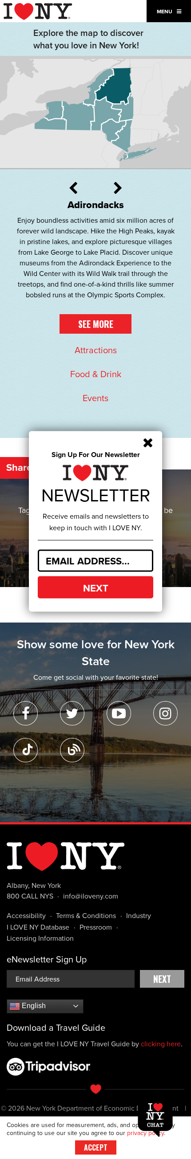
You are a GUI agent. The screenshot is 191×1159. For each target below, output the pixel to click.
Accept (95, 1147)
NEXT (95, 588)
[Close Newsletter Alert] (148, 442)
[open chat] (157, 1118)
